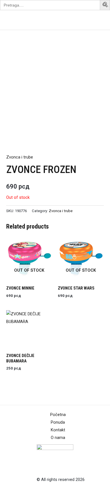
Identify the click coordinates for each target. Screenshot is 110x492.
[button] (106, 5)
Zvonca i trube (19, 157)
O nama (58, 437)
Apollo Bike (18, 20)
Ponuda (58, 422)
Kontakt (58, 429)
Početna (58, 414)
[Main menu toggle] (98, 20)
